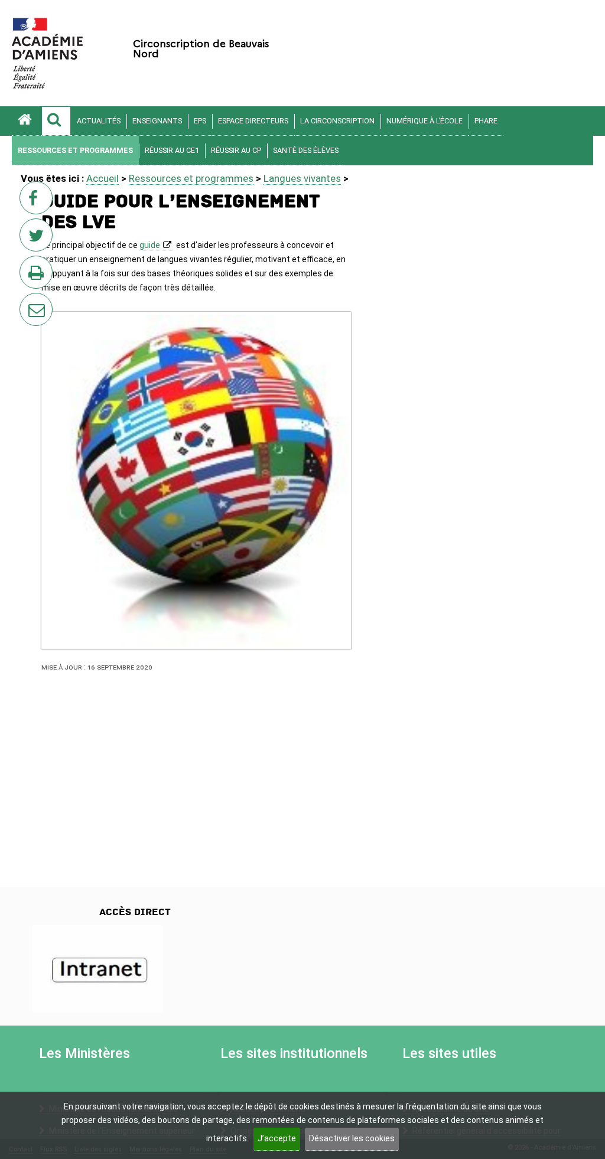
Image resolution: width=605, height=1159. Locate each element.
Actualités (99, 120)
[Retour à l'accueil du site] (26, 121)
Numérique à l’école (424, 120)
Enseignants (157, 120)
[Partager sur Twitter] (38, 238)
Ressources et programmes (75, 150)
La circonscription (337, 120)
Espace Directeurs (253, 120)
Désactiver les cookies (352, 1138)
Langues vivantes (302, 178)
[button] (56, 121)
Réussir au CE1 (172, 150)
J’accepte (277, 1138)
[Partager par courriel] (28, 301)
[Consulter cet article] (97, 968)
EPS (200, 120)
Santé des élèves (306, 150)
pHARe (485, 120)
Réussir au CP (236, 150)
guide (149, 245)
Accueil (102, 178)
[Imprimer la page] (38, 275)
